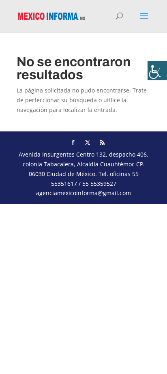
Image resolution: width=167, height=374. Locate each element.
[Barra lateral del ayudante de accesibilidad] (157, 70)
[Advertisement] (83, 287)
